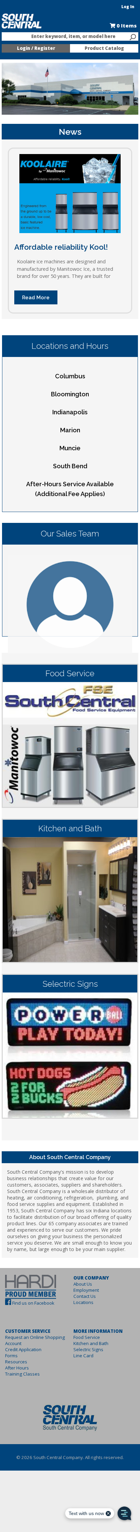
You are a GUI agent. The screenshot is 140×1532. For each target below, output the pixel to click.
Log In (127, 7)
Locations (83, 1302)
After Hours (17, 1368)
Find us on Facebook (33, 1303)
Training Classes (22, 1374)
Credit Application (23, 1349)
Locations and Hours (70, 346)
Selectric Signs (88, 1349)
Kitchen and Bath (90, 1343)
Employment (86, 1290)
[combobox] (70, 36)
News (70, 132)
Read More (36, 297)
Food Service (86, 1337)
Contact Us (84, 1296)
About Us (82, 1284)
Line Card (83, 1356)
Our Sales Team (70, 533)
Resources (16, 1362)
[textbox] (66, 36)
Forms (11, 1356)
